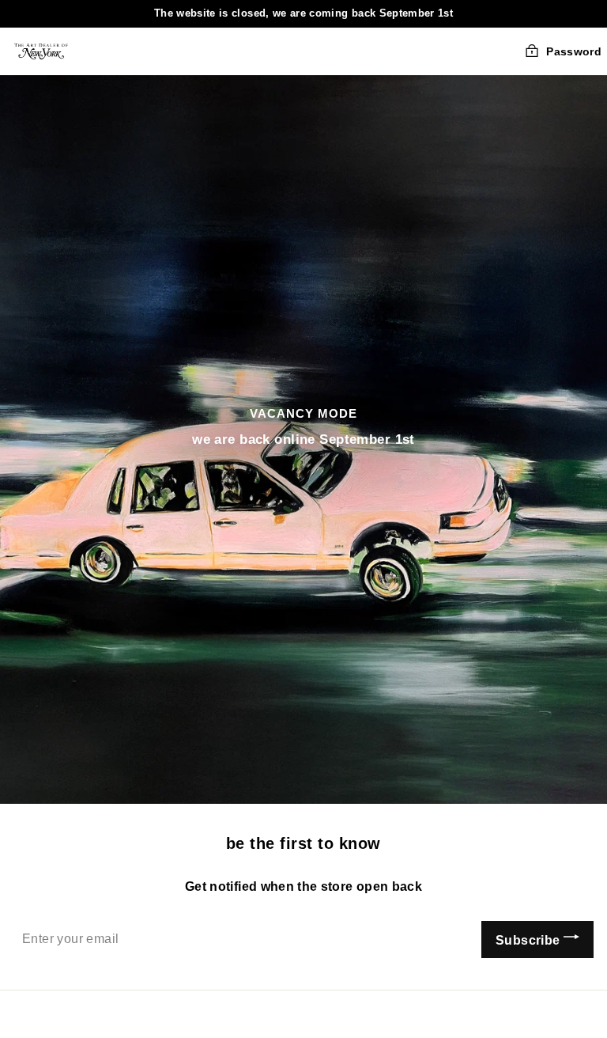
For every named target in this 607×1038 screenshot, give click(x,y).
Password (573, 51)
